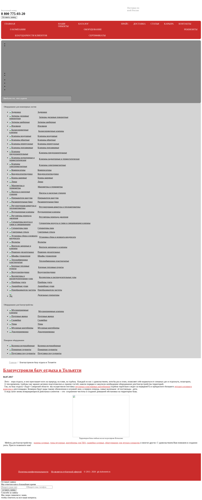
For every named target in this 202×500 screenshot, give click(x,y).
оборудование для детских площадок (122, 443)
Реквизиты (190, 29)
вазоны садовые (41, 443)
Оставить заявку (9, 17)
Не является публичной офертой (66, 472)
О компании (18, 29)
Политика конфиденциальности (33, 472)
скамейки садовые (95, 443)
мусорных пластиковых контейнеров (92, 386)
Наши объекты (63, 25)
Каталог (83, 24)
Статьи (155, 24)
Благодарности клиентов (31, 35)
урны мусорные (57, 443)
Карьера (169, 24)
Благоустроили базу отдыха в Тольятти (42, 370)
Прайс (124, 24)
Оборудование (93, 29)
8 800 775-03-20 (13, 14)
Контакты (185, 24)
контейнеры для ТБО (76, 443)
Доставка (139, 24)
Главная (10, 24)
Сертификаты (97, 35)
